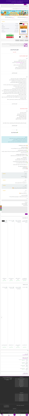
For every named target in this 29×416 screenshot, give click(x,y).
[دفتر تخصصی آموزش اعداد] (18, 315)
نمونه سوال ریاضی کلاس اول (19, 62)
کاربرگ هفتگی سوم (21, 382)
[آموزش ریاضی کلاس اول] (23, 29)
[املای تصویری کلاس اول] (4, 315)
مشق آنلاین (27, 8)
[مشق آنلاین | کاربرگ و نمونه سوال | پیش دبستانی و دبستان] (7, 4)
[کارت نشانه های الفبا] (11, 315)
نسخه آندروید (14, 408)
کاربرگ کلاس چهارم (21, 398)
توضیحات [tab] (26, 40)
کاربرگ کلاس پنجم (21, 399)
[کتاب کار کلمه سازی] (24, 315)
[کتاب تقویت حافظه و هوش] (18, 249)
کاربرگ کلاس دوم (21, 395)
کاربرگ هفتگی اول (21, 380)
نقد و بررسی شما (25, 205)
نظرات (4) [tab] (17, 40)
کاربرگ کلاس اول (9, 37)
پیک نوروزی (21, 386)
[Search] (1, 6)
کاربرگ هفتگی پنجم (21, 385)
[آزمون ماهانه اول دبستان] (4, 249)
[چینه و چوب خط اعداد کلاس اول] (11, 249)
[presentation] (19, 37)
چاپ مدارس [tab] (21, 40)
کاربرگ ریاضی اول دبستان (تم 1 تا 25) (21, 8)
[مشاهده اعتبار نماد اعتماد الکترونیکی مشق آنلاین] (7, 384)
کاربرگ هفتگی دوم (21, 381)
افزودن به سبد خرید (9, 35)
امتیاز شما (26, 202)
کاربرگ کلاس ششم (21, 400)
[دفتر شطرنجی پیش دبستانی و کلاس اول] (24, 249)
